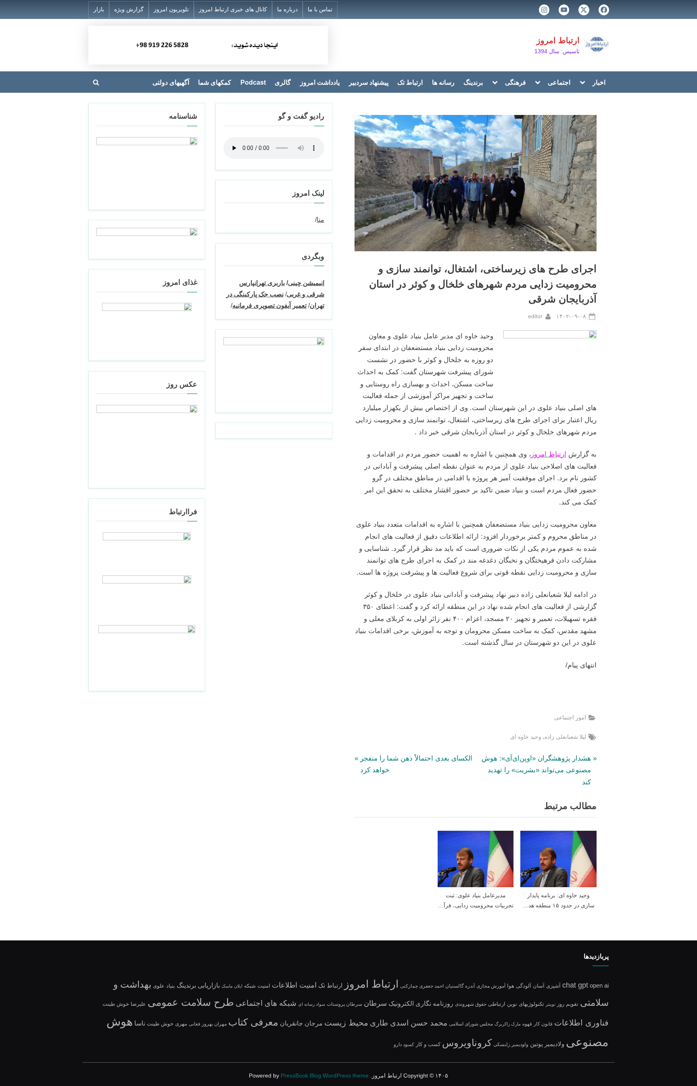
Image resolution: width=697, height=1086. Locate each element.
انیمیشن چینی (306, 282)
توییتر (550, 1004)
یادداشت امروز (320, 82)
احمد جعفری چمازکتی (422, 985)
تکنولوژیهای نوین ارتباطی (516, 1004)
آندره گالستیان (460, 985)
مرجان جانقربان (301, 1023)
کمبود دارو (404, 1044)
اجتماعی (559, 82)
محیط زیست (346, 1022)
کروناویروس (467, 1042)
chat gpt (575, 985)
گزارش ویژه (129, 9)
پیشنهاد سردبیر (368, 82)
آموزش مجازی (490, 985)
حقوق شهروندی (470, 1004)
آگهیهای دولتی (170, 82)
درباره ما (287, 9)
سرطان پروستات (344, 1004)
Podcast (253, 82)
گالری (283, 82)
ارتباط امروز (558, 40)
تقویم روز (567, 1004)
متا (320, 219)
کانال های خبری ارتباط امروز (233, 9)
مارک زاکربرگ (508, 1023)
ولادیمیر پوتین (547, 1043)
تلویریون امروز (171, 9)
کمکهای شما (214, 82)
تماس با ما (320, 9)
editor (535, 316)
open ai (599, 985)
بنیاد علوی (164, 986)
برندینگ (473, 82)
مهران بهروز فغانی (208, 1023)
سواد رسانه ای (311, 1004)
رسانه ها (443, 82)
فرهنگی (515, 82)
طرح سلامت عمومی (191, 1002)
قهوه (527, 1023)
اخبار (599, 82)
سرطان (375, 1003)
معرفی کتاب (253, 1022)
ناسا (139, 1023)
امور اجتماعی (570, 717)
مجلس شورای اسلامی (471, 1023)
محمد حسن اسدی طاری (408, 1022)
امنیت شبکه (257, 986)
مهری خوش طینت (167, 1024)
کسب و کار (428, 1044)
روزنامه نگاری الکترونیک (420, 1003)
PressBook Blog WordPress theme (325, 1076)
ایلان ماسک (231, 986)
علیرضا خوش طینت (124, 1004)
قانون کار (543, 1023)
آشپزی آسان (547, 986)
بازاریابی (209, 985)
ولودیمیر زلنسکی (510, 1044)
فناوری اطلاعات (581, 1022)
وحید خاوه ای (525, 737)
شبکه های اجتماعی (266, 1003)
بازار (99, 9)
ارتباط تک (410, 82)
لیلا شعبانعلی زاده (565, 737)
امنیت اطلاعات (294, 985)
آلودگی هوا (519, 986)
